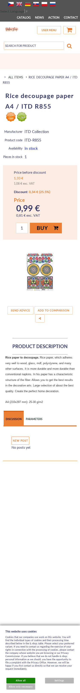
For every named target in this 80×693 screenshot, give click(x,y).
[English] (19, 4)
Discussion (14, 419)
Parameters (34, 419)
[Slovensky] (36, 4)
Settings (59, 680)
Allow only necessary (21, 686)
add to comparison (53, 310)
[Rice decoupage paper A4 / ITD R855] (40, 272)
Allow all (20, 680)
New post (20, 440)
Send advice (20, 310)
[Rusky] (52, 4)
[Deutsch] (27, 4)
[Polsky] (44, 4)
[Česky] (10, 4)
